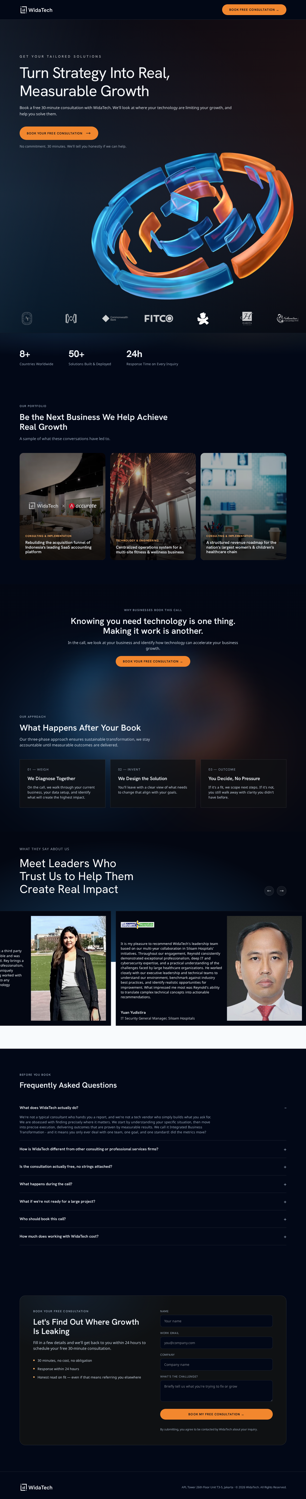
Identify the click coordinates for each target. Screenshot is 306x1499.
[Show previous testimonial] (269, 891)
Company (167, 1355)
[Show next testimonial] (281, 891)
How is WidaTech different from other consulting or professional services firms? (89, 1149)
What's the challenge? (179, 1376)
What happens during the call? (46, 1183)
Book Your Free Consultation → (153, 661)
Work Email (169, 1333)
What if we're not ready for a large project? (57, 1201)
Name (164, 1311)
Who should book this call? (43, 1218)
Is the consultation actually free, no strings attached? (66, 1166)
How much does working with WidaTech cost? (59, 1236)
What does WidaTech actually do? (49, 1107)
